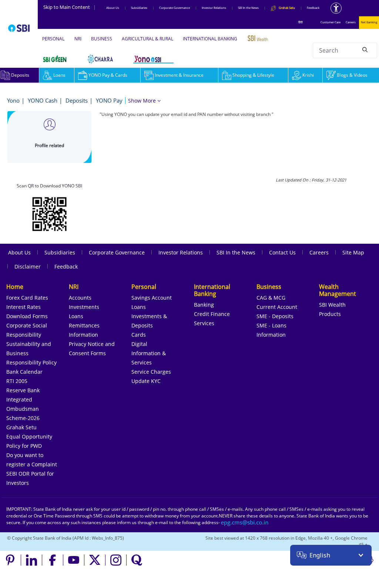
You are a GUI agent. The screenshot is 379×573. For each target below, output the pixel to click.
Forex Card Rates (27, 297)
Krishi (308, 75)
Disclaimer (27, 266)
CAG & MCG (270, 297)
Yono (13, 100)
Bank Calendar (24, 371)
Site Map (353, 252)
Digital (139, 343)
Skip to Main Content (69, 7)
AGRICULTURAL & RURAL (147, 39)
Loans (59, 75)
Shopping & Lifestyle (253, 75)
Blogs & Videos (352, 75)
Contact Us (282, 252)
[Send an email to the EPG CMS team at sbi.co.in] (245, 522)
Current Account (276, 306)
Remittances (84, 325)
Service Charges (151, 371)
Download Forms (27, 316)
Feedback (313, 8)
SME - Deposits (275, 316)
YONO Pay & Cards (107, 75)
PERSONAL (53, 39)
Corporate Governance (174, 8)
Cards (138, 334)
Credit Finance (212, 313)
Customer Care (331, 22)
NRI (77, 39)
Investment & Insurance (179, 75)
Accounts (80, 297)
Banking (204, 304)
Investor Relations (214, 8)
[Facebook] (52, 560)
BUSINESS (101, 39)
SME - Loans (271, 325)
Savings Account (151, 297)
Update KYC (146, 380)
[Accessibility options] (336, 8)
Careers (351, 22)
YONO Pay (109, 100)
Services (204, 323)
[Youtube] (73, 560)
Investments (84, 306)
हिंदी (300, 22)
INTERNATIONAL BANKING (210, 39)
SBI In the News (248, 8)
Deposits (77, 100)
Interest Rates (23, 306)
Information (83, 334)
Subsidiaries (139, 8)
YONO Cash (42, 100)
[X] (94, 560)
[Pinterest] (10, 560)
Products (330, 313)
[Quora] (137, 560)
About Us (112, 8)
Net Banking (369, 22)
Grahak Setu (21, 427)
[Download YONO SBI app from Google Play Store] (49, 213)
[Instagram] (116, 560)
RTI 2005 (16, 380)
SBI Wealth (332, 304)
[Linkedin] (31, 560)
